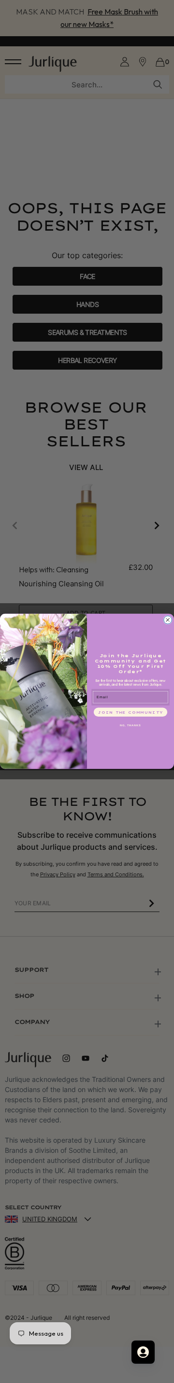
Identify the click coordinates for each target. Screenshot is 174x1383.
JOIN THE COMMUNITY (130, 712)
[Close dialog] (168, 620)
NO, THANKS (130, 725)
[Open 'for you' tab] (143, 1352)
